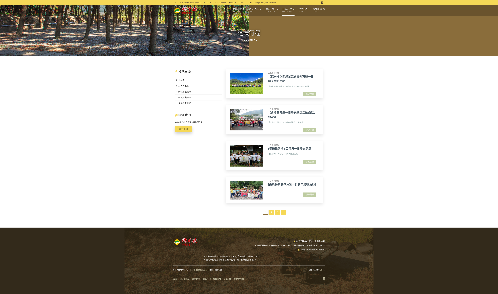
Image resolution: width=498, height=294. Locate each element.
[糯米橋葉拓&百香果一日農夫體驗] (290, 148)
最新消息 (254, 9)
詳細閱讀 (310, 94)
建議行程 (287, 9)
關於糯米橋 (239, 9)
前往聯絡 (183, 129)
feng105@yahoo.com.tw (265, 2)
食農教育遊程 (273, 73)
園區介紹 (270, 9)
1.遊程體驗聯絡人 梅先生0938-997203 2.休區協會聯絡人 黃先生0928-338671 (212, 2)
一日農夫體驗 (273, 109)
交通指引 (304, 9)
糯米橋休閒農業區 (197, 270)
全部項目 (182, 80)
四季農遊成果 (184, 91)
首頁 (225, 9)
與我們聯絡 (319, 9)
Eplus (322, 270)
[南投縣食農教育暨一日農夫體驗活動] (292, 184)
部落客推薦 (183, 85)
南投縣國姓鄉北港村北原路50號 (310, 241)
